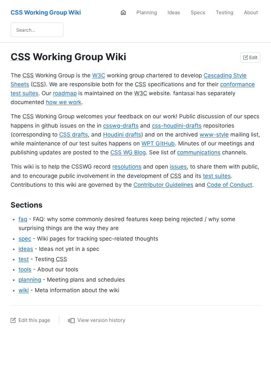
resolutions (126, 166)
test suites (217, 176)
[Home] (123, 12)
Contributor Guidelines (163, 184)
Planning (146, 12)
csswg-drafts (120, 125)
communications (198, 152)
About (251, 12)
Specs (198, 12)
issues (178, 166)
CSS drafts (73, 134)
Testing (224, 12)
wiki (24, 290)
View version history (101, 320)
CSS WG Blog (128, 152)
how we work (63, 102)
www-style (214, 134)
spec (25, 238)
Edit (253, 57)
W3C (98, 75)
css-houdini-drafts (177, 125)
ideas (26, 249)
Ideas (174, 12)
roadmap (65, 93)
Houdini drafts (122, 134)
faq (23, 219)
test (24, 259)
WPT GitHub (158, 143)
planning (30, 279)
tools (25, 269)
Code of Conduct (229, 184)
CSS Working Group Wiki (46, 12)
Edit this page (34, 320)
